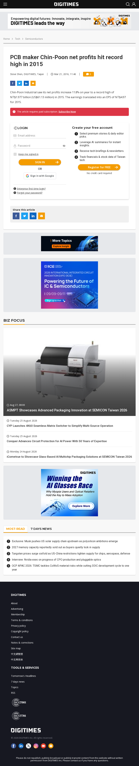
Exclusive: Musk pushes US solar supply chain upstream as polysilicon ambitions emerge (65, 541)
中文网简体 (17, 659)
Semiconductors (34, 39)
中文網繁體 (17, 654)
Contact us (17, 637)
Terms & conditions (22, 620)
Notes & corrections (22, 642)
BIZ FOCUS (14, 320)
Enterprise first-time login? (31, 188)
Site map (16, 648)
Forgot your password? (29, 192)
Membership (18, 614)
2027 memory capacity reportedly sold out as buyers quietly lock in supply (56, 547)
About (14, 603)
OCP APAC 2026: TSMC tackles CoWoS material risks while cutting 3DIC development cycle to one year (70, 567)
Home (6, 39)
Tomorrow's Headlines (23, 675)
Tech (17, 39)
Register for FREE (99, 167)
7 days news (18, 681)
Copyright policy (19, 631)
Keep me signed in (28, 154)
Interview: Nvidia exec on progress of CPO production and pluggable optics (56, 559)
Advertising (17, 608)
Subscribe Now (67, 111)
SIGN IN (40, 162)
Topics (14, 687)
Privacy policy (18, 625)
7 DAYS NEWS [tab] (41, 528)
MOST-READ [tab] (15, 528)
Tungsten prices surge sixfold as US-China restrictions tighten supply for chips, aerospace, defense (71, 553)
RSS (13, 692)
